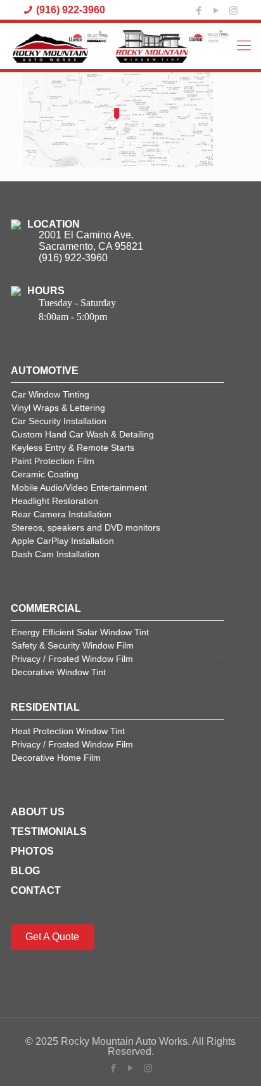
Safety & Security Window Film (72, 645)
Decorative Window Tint (58, 672)
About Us (38, 811)
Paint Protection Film (52, 461)
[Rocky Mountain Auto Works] (121, 46)
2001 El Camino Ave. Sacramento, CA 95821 (91, 240)
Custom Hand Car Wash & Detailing (82, 434)
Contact (36, 890)
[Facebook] (199, 10)
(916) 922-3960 (70, 9)
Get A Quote (52, 936)
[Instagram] (233, 10)
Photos (32, 851)
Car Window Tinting (50, 394)
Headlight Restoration (54, 501)
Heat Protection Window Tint (68, 731)
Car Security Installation (58, 421)
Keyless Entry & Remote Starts (72, 448)
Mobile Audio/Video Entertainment (79, 487)
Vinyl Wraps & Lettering (58, 408)
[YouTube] (216, 10)
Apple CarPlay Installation (62, 541)
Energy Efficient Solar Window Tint (80, 632)
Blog (25, 870)
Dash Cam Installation (55, 554)
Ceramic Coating (45, 474)
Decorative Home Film (56, 758)
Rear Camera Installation (61, 514)
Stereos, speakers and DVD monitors (85, 527)
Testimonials (49, 831)
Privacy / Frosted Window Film (72, 659)
